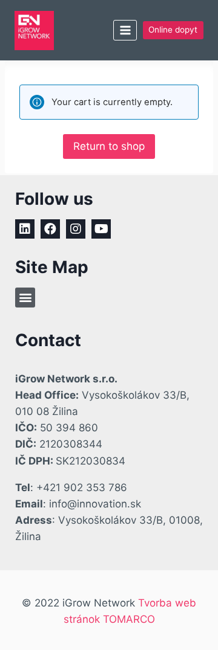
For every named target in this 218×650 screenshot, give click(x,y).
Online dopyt (172, 29)
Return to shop (109, 146)
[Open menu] (125, 30)
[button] (25, 297)
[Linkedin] (25, 229)
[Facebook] (50, 229)
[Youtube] (101, 229)
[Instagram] (75, 229)
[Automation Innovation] (34, 30)
